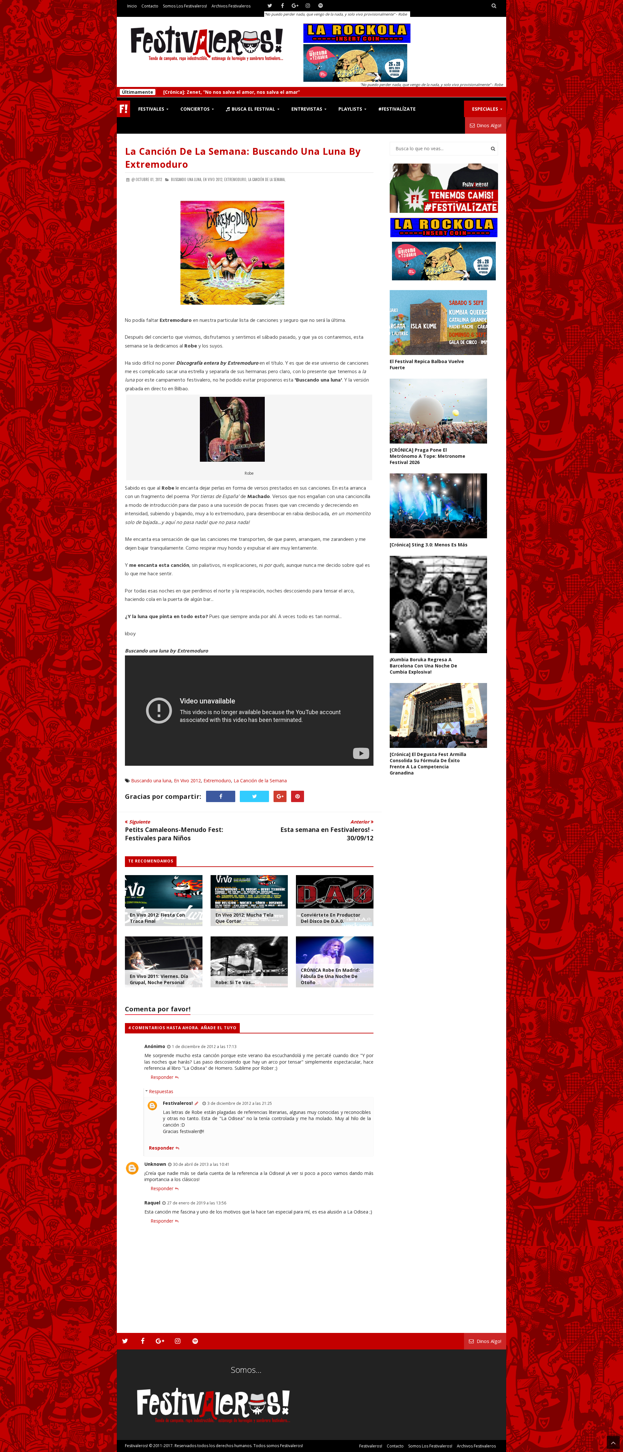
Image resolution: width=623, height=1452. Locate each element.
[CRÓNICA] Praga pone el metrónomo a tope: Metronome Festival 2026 (427, 456)
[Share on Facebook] (220, 796)
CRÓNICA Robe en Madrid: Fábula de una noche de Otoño (330, 976)
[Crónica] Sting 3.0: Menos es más (202, 92)
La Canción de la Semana (260, 780)
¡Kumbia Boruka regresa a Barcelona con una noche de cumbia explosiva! (423, 665)
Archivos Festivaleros (231, 6)
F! (123, 109)
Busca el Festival (252, 109)
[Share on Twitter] (254, 796)
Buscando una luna (151, 780)
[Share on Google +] (280, 796)
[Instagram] (307, 6)
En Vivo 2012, (213, 179)
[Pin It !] (297, 796)
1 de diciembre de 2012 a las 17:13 (204, 1046)
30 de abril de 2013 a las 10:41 (201, 1164)
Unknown (155, 1164)
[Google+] (295, 6)
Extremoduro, (235, 179)
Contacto (149, 6)
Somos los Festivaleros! (185, 6)
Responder (162, 1077)
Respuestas (161, 1091)
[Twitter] (269, 6)
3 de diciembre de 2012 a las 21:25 (239, 1103)
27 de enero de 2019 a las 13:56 (196, 1202)
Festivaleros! (178, 1103)
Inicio (132, 6)
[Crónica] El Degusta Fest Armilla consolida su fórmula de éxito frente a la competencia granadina (428, 763)
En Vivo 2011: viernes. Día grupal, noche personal (159, 979)
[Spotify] (320, 6)
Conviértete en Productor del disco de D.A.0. (330, 918)
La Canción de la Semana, (267, 179)
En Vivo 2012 (187, 780)
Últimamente (137, 92)
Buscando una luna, (186, 179)
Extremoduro (217, 780)
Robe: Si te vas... (235, 982)
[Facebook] (282, 6)
